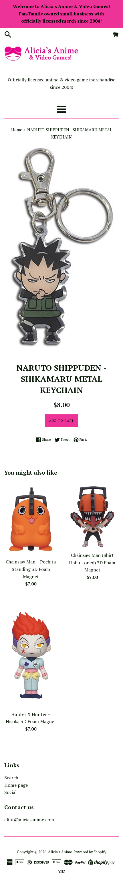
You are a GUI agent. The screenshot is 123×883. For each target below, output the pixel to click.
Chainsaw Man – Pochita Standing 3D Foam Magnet (31, 569)
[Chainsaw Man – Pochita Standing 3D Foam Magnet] (30, 518)
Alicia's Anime (60, 852)
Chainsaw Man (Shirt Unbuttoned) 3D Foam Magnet (92, 562)
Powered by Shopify (90, 852)
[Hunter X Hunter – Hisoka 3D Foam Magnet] (30, 652)
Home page (16, 785)
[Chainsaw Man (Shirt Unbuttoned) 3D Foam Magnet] (92, 515)
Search (11, 777)
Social (10, 792)
